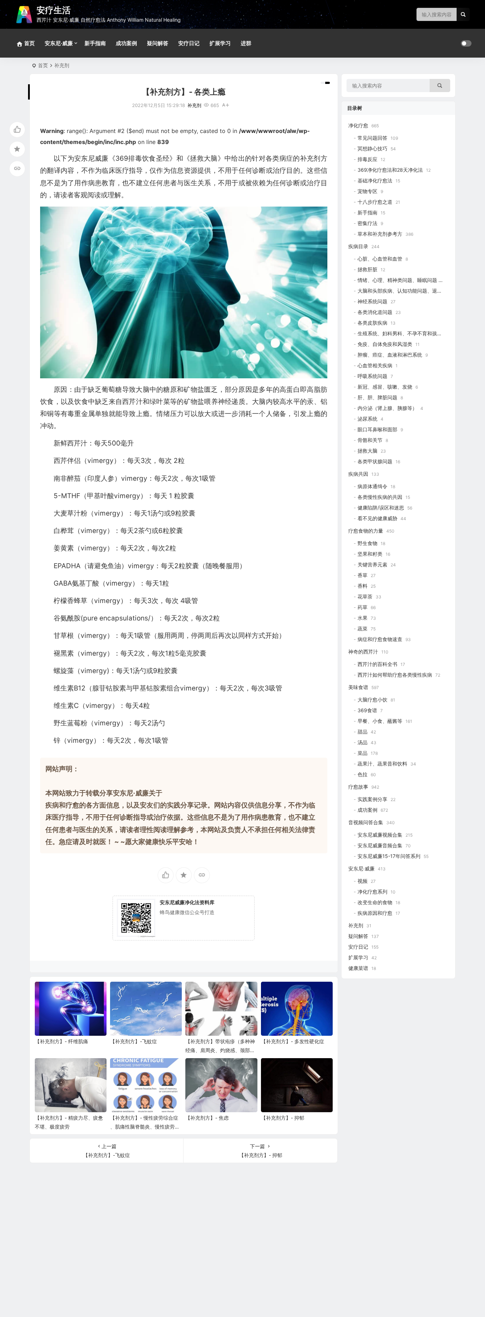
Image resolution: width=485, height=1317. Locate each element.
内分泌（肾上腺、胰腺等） (387, 408)
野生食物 (367, 543)
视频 (362, 881)
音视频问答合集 (365, 822)
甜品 (362, 732)
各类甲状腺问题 (375, 461)
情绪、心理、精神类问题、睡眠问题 (397, 280)
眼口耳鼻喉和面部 (377, 429)
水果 (362, 618)
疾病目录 (358, 246)
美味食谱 (358, 687)
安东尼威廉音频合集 (380, 845)
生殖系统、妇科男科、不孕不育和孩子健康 (405, 333)
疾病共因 (358, 474)
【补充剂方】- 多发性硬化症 (292, 1041)
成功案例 (126, 43)
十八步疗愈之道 (375, 202)
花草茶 (365, 596)
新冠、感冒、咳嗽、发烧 (385, 387)
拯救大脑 (367, 451)
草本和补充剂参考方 (380, 234)
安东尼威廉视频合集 (380, 835)
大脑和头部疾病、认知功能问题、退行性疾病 (407, 291)
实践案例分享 (372, 799)
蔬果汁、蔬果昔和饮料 (382, 764)
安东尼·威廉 (59, 43)
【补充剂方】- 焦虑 (207, 1118)
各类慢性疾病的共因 (380, 497)
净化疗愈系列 (372, 892)
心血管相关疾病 (375, 365)
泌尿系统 (367, 419)
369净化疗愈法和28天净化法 (390, 170)
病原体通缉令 (372, 486)
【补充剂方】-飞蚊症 (133, 1041)
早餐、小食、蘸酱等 (380, 721)
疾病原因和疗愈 (375, 913)
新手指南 (95, 43)
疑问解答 (157, 43)
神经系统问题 (372, 301)
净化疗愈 (358, 125)
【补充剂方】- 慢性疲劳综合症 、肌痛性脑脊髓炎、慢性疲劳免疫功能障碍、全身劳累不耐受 (145, 1127)
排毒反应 (367, 159)
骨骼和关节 (370, 440)
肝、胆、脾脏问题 (377, 397)
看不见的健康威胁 (377, 518)
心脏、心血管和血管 (380, 259)
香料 (362, 586)
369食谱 (367, 710)
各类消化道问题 (375, 312)
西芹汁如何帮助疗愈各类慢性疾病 (395, 675)
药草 (362, 607)
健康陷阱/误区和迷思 (381, 508)
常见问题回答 (372, 138)
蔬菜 (362, 628)
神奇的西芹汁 (363, 652)
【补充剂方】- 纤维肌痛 (61, 1041)
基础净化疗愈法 (375, 180)
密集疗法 (367, 223)
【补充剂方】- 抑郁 (282, 1118)
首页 (43, 65)
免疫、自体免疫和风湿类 (385, 344)
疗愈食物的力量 (365, 531)
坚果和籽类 (370, 554)
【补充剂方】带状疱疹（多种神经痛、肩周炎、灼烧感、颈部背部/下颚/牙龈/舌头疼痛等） (220, 1050)
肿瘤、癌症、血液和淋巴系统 (390, 355)
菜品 (362, 753)
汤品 (362, 742)
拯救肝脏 (367, 269)
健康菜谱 (358, 968)
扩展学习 (220, 43)
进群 (246, 43)
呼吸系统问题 (372, 376)
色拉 (362, 774)
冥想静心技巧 (372, 148)
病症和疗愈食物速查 (380, 639)
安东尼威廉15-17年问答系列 (389, 856)
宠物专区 (367, 191)
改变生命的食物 (375, 902)
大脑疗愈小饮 (372, 700)
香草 (362, 575)
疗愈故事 (358, 787)
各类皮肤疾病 (372, 323)
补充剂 (61, 65)
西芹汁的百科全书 (377, 664)
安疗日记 (189, 43)
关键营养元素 (372, 564)
